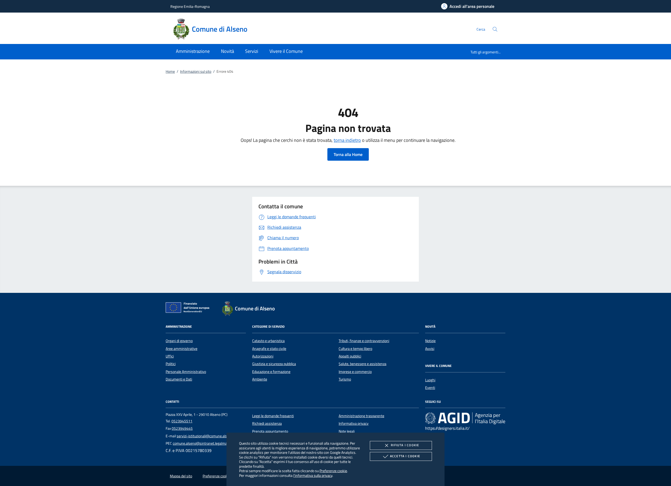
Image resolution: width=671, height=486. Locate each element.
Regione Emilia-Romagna (190, 6)
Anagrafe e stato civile (269, 348)
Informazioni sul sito (195, 71)
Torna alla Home (348, 154)
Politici (171, 364)
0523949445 (182, 428)
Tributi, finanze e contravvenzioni (364, 341)
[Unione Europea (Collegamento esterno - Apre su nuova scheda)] (189, 308)
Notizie (430, 341)
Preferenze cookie (333, 470)
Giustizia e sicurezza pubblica (274, 364)
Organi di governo (179, 341)
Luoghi (430, 380)
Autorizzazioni (262, 356)
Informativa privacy (354, 423)
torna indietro (347, 140)
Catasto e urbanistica (268, 341)
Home (170, 71)
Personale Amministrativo (186, 372)
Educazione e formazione (271, 372)
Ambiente (259, 379)
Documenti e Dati (179, 379)
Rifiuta (405, 445)
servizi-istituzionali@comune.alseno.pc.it (208, 436)
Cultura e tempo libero (355, 348)
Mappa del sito (181, 476)
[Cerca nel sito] (495, 29)
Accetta (405, 456)
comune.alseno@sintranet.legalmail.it (202, 443)
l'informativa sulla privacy (312, 475)
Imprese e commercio (355, 372)
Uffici (170, 356)
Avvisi (429, 348)
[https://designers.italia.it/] (465, 418)
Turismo (345, 379)
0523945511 (181, 421)
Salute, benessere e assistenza (362, 364)
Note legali (347, 431)
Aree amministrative (181, 348)
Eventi (430, 387)
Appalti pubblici (350, 356)
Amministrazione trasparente (361, 416)
